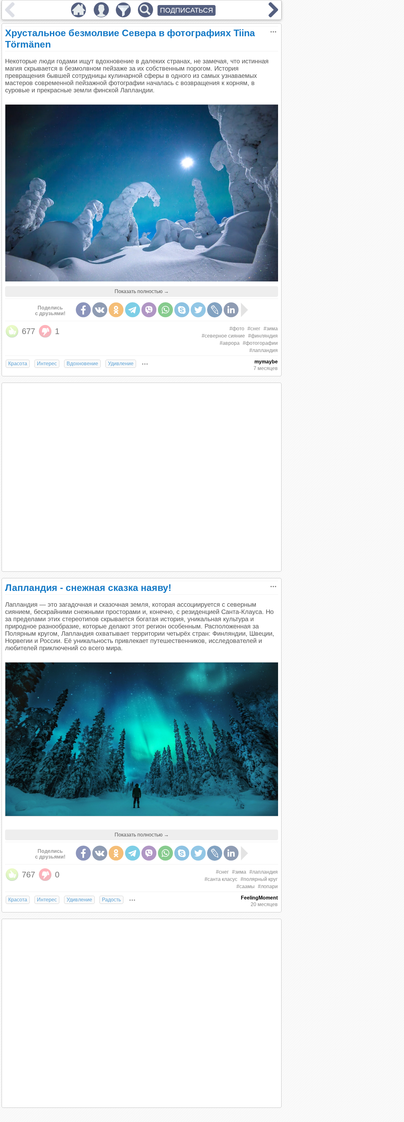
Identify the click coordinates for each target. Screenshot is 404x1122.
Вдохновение (82, 363)
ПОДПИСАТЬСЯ (186, 10)
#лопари (268, 886)
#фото (236, 328)
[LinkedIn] (231, 309)
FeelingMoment (259, 897)
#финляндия (263, 335)
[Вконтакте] (99, 309)
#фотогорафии (260, 343)
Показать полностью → (142, 291)
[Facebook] (83, 309)
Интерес (47, 363)
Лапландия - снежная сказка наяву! (88, 587)
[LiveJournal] (214, 309)
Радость (111, 899)
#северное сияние (223, 335)
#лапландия (263, 350)
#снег (253, 328)
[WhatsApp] (165, 309)
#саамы (245, 886)
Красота (17, 363)
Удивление (121, 363)
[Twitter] (198, 309)
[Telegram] (132, 309)
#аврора (230, 343)
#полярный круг (259, 879)
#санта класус (221, 879)
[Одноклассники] (116, 309)
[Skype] (181, 309)
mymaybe (266, 361)
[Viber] (149, 309)
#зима (271, 328)
